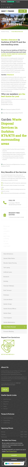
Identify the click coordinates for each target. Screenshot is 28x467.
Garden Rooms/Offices (10, 308)
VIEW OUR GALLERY (18, 235)
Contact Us (6, 401)
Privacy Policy (6, 420)
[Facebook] (1, 7)
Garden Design (8, 304)
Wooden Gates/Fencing (10, 263)
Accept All (14, 455)
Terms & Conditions (8, 418)
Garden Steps (7, 313)
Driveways (6, 295)
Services (5, 408)
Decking (6, 281)
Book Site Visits (7, 399)
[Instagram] (5, 7)
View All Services (8, 254)
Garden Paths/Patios (9, 258)
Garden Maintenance (9, 322)
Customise (14, 459)
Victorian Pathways (9, 286)
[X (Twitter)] (4, 7)
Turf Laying (7, 267)
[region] (14, 452)
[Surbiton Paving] (7, 11)
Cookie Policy (6, 422)
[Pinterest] (10, 7)
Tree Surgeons (8, 317)
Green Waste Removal (10, 327)
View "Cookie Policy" (11, 451)
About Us (5, 404)
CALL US (5, 389)
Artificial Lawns (8, 272)
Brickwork (6, 276)
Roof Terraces (7, 290)
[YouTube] (8, 7)
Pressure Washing (9, 331)
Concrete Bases (8, 299)
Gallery (5, 406)
